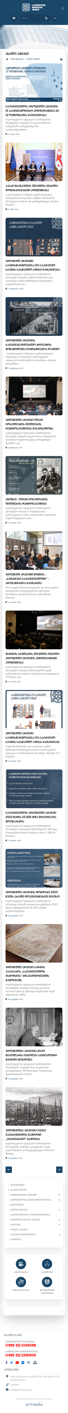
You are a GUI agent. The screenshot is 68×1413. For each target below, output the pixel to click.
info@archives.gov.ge (21, 1390)
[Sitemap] (35, 1362)
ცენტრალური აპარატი (23, 1194)
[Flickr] (23, 1362)
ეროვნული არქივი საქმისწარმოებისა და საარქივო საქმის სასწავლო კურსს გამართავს (33, 737)
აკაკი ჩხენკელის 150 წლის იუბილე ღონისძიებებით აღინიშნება (32, 188)
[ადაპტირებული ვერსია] (13, 18)
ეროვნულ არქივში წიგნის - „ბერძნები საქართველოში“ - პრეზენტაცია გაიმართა (27, 579)
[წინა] (9, 1170)
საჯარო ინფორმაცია (23, 1234)
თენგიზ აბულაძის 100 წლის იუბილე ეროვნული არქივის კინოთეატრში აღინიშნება (32, 658)
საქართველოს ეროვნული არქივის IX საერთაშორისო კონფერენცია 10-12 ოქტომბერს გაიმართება (32, 111)
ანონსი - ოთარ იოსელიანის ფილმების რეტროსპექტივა (27, 501)
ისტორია (15, 1239)
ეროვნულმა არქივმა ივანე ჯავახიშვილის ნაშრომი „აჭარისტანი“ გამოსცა (26, 1134)
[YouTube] (17, 1362)
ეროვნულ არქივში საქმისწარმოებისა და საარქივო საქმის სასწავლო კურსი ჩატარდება (33, 265)
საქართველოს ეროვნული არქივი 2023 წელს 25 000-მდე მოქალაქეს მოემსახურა (31, 817)
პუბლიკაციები (19, 1209)
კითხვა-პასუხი (19, 1229)
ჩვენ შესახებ (17, 59)
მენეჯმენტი (17, 1184)
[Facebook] (7, 1362)
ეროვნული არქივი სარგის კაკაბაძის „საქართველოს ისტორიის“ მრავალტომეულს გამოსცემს (27, 973)
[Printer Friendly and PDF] (61, 59)
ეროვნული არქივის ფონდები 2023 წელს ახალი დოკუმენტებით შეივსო (33, 894)
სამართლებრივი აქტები (25, 1219)
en (55, 18)
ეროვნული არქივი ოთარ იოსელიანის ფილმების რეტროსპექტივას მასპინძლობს (29, 424)
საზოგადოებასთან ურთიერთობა (30, 1199)
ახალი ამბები (33, 59)
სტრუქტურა (17, 1204)
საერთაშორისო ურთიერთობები (30, 1214)
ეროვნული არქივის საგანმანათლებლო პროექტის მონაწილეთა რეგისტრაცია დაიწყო (32, 345)
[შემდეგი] (59, 1170)
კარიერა (15, 1224)
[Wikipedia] (29, 1362)
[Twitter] (11, 1362)
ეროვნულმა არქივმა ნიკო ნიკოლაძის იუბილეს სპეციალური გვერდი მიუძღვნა (31, 1055)
